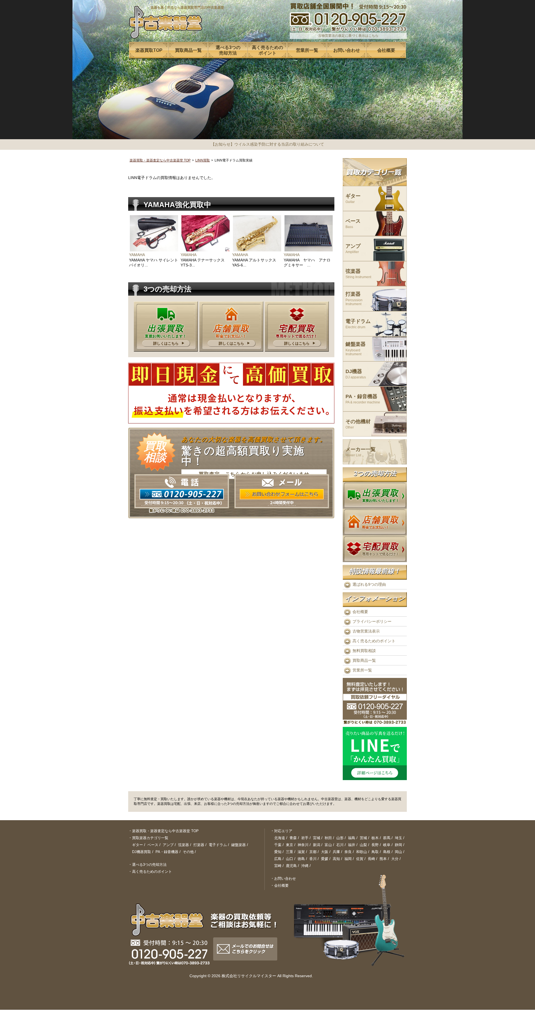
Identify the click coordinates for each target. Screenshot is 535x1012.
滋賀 (301, 852)
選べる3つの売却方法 (149, 864)
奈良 (348, 852)
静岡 (398, 845)
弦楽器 (358, 273)
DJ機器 (356, 374)
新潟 (316, 845)
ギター (353, 198)
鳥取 (375, 852)
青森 (293, 838)
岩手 (304, 838)
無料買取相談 (364, 650)
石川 (340, 845)
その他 (188, 852)
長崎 (371, 859)
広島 (277, 859)
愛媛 (324, 859)
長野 (375, 845)
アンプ (353, 248)
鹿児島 (291, 866)
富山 (328, 845)
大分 (394, 859)
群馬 (386, 838)
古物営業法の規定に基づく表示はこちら (348, 36)
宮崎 (277, 866)
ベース (353, 223)
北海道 (279, 838)
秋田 (328, 838)
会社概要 (360, 611)
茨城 (363, 838)
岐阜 (386, 845)
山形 (340, 838)
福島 (351, 838)
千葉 (277, 845)
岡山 (398, 852)
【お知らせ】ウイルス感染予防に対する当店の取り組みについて (267, 144)
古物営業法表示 (366, 631)
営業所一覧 (362, 670)
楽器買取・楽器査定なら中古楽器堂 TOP (160, 160)
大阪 (324, 852)
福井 (351, 845)
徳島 (301, 859)
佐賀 (359, 859)
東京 (289, 845)
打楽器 (354, 298)
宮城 (316, 838)
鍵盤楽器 (356, 348)
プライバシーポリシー (371, 621)
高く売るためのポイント (373, 641)
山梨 (363, 845)
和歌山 (361, 852)
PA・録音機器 (363, 399)
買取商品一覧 (364, 660)
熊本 (383, 859)
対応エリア (283, 831)
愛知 (277, 852)
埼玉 (398, 838)
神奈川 (303, 845)
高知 (336, 859)
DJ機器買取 (141, 852)
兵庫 (336, 852)
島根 (386, 852)
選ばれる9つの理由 (369, 584)
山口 (289, 859)
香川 (313, 859)
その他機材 (358, 424)
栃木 (375, 838)
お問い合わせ (285, 878)
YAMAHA (137, 255)
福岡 (348, 859)
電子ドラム (358, 323)
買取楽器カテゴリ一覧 (150, 838)
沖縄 (304, 866)
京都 (313, 852)
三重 (289, 852)
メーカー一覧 (361, 452)
